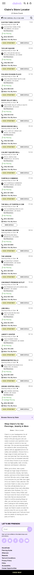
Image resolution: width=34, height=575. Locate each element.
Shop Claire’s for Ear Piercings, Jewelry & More (17, 425)
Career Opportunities (9, 568)
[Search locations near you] (2, 18)
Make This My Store (10, 39)
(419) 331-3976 (8, 323)
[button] (4, 3)
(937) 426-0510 (8, 219)
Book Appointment (9, 43)
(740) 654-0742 (8, 114)
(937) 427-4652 (8, 192)
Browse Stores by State (10, 417)
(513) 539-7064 (8, 296)
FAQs (4, 563)
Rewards (5, 555)
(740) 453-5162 (8, 166)
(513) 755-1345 (8, 348)
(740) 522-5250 (8, 140)
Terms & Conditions (8, 558)
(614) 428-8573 (8, 37)
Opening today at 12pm (8, 24)
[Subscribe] (29, 529)
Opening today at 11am (8, 180)
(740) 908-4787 (8, 62)
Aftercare (5, 553)
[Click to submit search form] (31, 18)
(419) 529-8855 (8, 244)
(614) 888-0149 (8, 89)
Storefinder (6, 548)
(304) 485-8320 (8, 403)
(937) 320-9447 (8, 271)
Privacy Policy (7, 560)
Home (12, 430)
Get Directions (8, 31)
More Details (24, 43)
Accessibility (6, 566)
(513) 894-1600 (8, 375)
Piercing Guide (7, 550)
